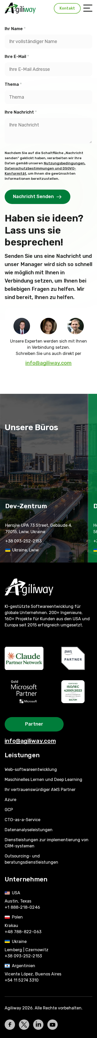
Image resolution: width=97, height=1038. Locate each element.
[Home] (48, 587)
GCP (9, 809)
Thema (13, 84)
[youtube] (52, 1024)
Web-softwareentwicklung (31, 769)
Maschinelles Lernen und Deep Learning (43, 779)
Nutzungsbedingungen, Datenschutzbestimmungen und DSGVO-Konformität (45, 168)
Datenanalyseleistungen (29, 829)
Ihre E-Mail (17, 56)
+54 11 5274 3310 (22, 980)
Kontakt (67, 8)
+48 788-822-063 (23, 931)
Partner (34, 724)
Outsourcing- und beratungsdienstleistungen (31, 859)
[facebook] (10, 1024)
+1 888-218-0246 (22, 907)
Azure (10, 799)
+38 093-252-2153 (23, 541)
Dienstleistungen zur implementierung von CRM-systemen (46, 842)
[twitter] (24, 1024)
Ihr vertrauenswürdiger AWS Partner (40, 789)
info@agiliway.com (48, 363)
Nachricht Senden (33, 196)
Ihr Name (15, 28)
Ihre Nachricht (21, 112)
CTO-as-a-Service (22, 819)
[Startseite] (20, 8)
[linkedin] (38, 1024)
